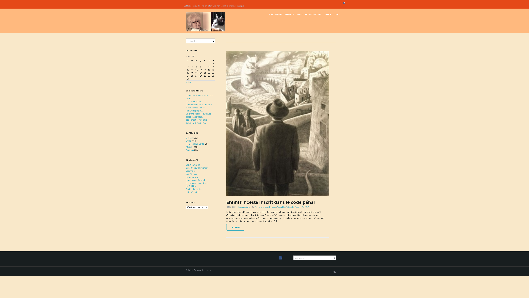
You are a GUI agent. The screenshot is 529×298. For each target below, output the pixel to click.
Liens (337, 14)
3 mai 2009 (231, 207)
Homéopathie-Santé (195, 144)
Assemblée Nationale (285, 207)
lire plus (235, 227)
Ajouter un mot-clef (262, 207)
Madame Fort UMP (302, 207)
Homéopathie (313, 14)
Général (189, 137)
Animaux (290, 14)
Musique (190, 147)
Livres (327, 14)
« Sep (188, 82)
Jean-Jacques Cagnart (195, 180)
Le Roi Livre (191, 186)
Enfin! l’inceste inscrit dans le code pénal (270, 202)
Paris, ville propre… (194, 110)
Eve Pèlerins (191, 174)
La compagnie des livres (196, 183)
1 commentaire (244, 207)
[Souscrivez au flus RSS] (335, 272)
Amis (300, 14)
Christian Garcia (193, 164)
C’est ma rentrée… (194, 101)
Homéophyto (192, 177)
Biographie (275, 14)
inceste (273, 207)
